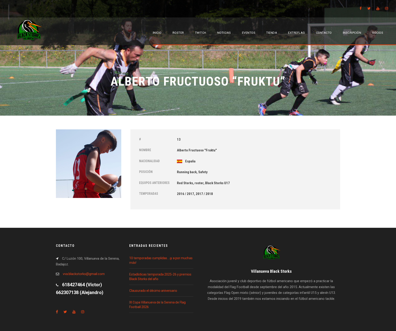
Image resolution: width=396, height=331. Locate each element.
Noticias (224, 32)
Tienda (271, 32)
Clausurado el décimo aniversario (153, 290)
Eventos (249, 32)
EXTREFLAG (296, 32)
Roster (178, 32)
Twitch (200, 32)
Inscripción (352, 32)
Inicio (157, 32)
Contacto (324, 32)
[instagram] (386, 8)
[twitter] (369, 8)
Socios (377, 32)
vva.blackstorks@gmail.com (84, 274)
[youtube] (377, 8)
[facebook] (361, 8)
